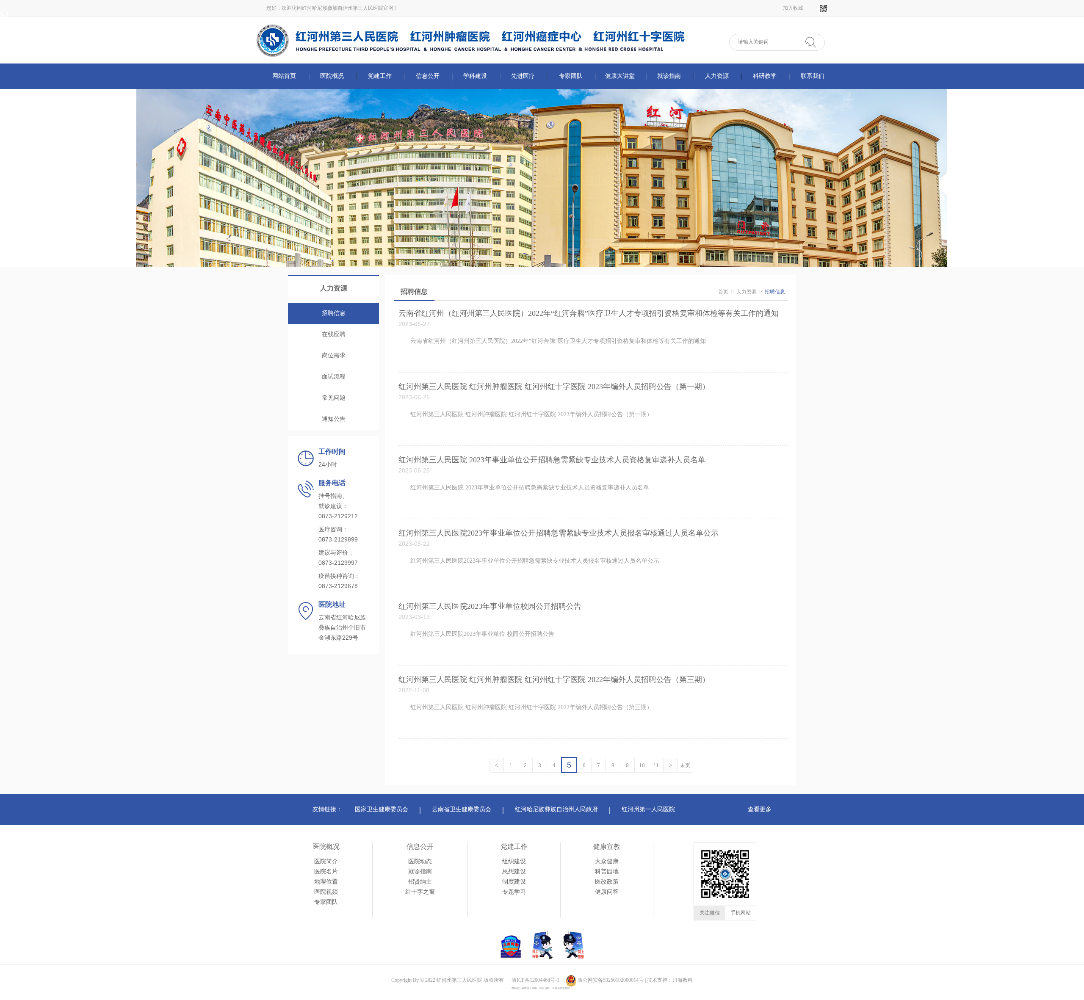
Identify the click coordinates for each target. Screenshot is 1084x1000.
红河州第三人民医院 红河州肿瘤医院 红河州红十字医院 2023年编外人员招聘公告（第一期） (554, 386)
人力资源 (746, 292)
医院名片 (326, 871)
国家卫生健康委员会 (381, 809)
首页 (723, 292)
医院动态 (420, 861)
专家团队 (326, 902)
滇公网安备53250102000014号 (611, 980)
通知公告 (334, 419)
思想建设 (514, 871)
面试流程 (334, 376)
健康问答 (607, 892)
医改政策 (607, 881)
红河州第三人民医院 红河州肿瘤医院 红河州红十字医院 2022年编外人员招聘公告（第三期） (554, 679)
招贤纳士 (420, 881)
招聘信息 (334, 313)
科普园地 (607, 871)
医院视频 (326, 892)
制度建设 (514, 881)
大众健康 (607, 861)
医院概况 (326, 846)
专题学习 (514, 892)
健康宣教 (606, 846)
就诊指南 (420, 871)
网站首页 (284, 76)
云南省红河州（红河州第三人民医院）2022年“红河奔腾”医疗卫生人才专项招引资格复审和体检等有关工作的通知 (588, 313)
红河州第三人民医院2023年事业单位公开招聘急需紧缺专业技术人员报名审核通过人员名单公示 (558, 533)
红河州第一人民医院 (648, 809)
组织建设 (514, 861)
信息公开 (420, 846)
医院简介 (326, 861)
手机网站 (740, 913)
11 (656, 765)
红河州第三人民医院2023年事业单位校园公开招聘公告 (489, 606)
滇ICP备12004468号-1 (535, 980)
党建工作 (514, 846)
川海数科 (682, 980)
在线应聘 (334, 334)
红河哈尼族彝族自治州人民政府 (556, 809)
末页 (685, 765)
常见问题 (334, 398)
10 (642, 765)
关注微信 (710, 913)
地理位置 (326, 881)
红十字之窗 (420, 892)
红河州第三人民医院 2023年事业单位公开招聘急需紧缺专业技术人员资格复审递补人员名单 (551, 460)
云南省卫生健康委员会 (461, 809)
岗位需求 (334, 355)
